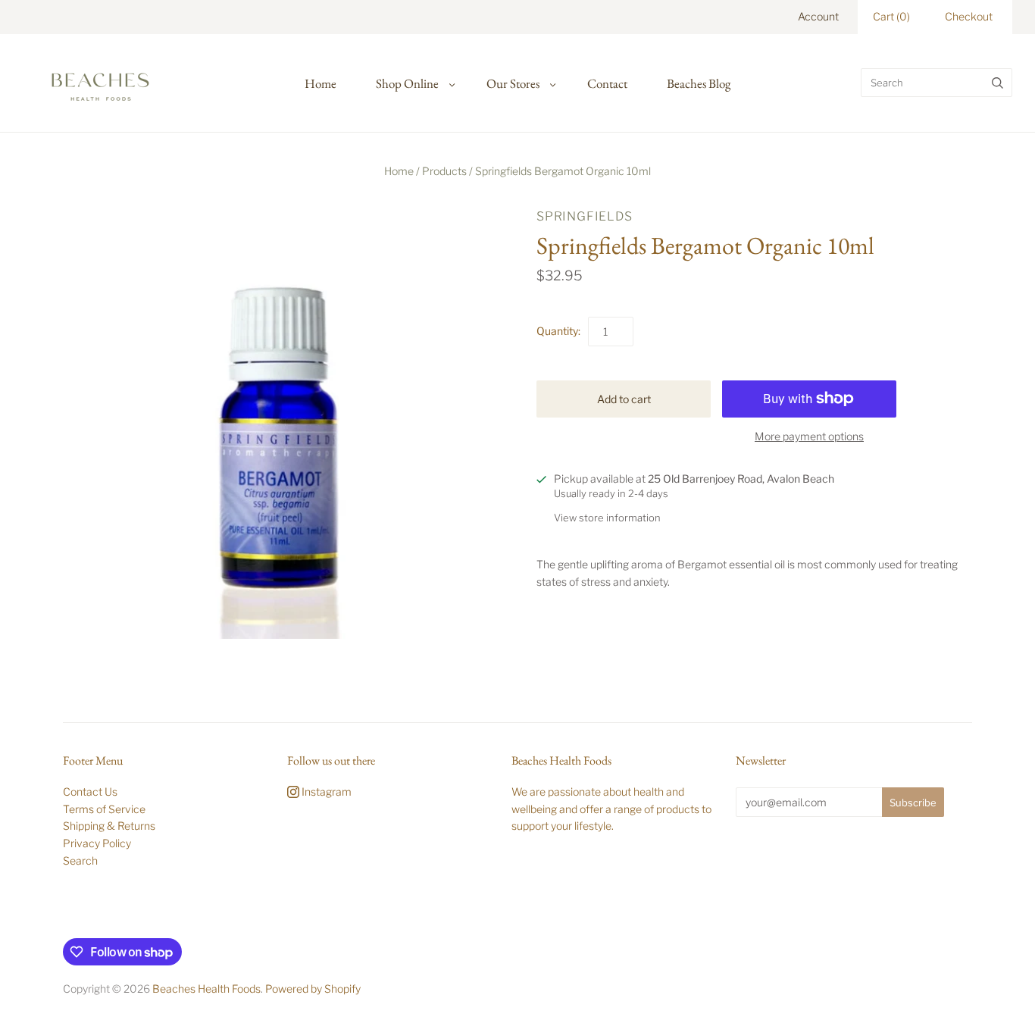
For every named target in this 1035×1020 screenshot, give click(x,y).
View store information (607, 518)
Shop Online (407, 83)
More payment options (809, 436)
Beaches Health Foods (206, 988)
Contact (607, 83)
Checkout (969, 16)
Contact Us (90, 791)
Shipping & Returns (109, 825)
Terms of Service (104, 809)
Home (320, 83)
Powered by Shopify (313, 988)
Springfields (584, 216)
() (891, 16)
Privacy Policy (97, 843)
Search (80, 860)
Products (444, 170)
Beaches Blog (698, 83)
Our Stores (512, 83)
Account (818, 16)
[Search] (997, 82)
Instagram (325, 791)
